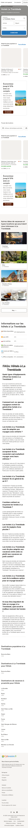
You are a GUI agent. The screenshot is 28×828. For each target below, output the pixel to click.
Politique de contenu (11, 823)
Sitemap (19, 823)
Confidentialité (20, 821)
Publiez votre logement (6, 2)
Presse (3, 792)
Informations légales (9, 825)
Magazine (4, 780)
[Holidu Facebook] (17, 812)
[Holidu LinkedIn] (14, 812)
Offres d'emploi (5, 775)
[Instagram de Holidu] (11, 812)
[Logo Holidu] (9, 756)
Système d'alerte (20, 825)
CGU (14, 821)
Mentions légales (8, 821)
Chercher (14, 33)
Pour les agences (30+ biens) (9, 805)
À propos (4, 777)
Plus (13, 310)
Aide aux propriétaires (7, 790)
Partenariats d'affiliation (7, 795)
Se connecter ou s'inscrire (8, 112)
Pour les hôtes (5, 802)
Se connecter (17, 2)
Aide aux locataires (6, 787)
